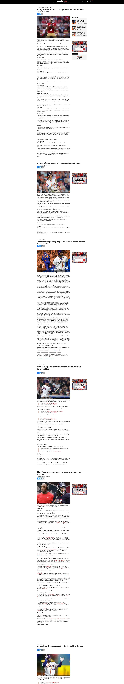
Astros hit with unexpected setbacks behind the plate (61, 634)
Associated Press (79, 23)
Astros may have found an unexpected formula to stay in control (81, 27)
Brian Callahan (40, 614)
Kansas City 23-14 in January (61, 522)
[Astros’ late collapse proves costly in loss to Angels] (53, 182)
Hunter (38, 610)
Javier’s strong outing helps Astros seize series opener (61, 242)
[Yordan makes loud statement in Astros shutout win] (53, 653)
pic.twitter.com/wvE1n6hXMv (48, 449)
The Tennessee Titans (59, 512)
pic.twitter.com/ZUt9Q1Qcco (57, 411)
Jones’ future (44, 588)
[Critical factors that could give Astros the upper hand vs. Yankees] (74, 22)
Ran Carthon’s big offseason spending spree (59, 618)
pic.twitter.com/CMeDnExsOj (49, 418)
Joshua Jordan (85, 23)
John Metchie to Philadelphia (64, 568)
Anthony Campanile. (61, 603)
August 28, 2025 (54, 404)
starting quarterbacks (50, 537)
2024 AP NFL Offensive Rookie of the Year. (49, 549)
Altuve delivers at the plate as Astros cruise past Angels (81, 33)
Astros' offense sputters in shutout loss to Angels (58, 163)
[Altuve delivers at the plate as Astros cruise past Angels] (74, 34)
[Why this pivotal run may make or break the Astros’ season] (53, 261)
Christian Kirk (48, 566)
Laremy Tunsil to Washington (59, 560)
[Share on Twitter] (40, 14)
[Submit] (92, 1)
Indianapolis (39, 573)
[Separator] (42, 14)
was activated (49, 674)
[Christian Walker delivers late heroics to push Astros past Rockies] (53, 388)
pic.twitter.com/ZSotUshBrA (51, 403)
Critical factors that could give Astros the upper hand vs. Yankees (81, 21)
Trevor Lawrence (43, 608)
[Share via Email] (42, 167)
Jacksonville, (51, 594)
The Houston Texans (41, 505)
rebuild (54, 620)
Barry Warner (39, 11)
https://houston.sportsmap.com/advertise (45, 358)
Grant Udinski (44, 603)
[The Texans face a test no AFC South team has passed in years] (53, 493)
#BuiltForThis (49, 411)
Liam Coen (58, 595)
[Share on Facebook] (38, 14)
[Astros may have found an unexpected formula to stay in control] (74, 28)
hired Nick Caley (40, 554)
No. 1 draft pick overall (47, 539)
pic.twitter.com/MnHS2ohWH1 (53, 669)
